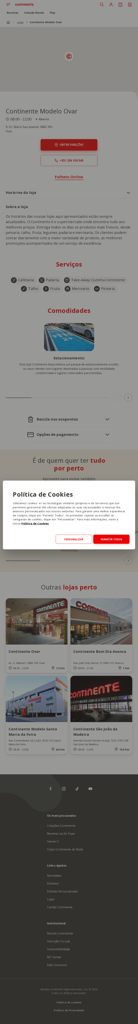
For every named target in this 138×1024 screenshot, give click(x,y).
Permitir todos (111, 539)
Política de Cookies (35, 523)
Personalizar (73, 539)
